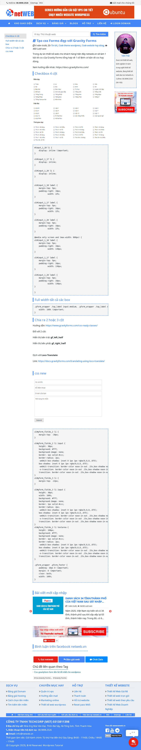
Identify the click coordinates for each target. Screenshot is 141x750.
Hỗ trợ (86, 23)
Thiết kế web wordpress (53, 704)
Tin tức (54, 45)
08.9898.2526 (45, 729)
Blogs (74, 23)
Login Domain (121, 23)
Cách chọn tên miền (18, 700)
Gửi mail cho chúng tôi (123, 2)
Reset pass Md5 (82, 704)
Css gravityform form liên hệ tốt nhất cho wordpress (57, 672)
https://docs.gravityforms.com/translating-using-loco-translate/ (71, 361)
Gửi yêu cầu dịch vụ (69, 715)
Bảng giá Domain (17, 691)
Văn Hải (126, 55)
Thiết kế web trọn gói (118, 695)
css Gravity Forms (43, 678)
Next (110, 611)
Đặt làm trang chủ (25, 715)
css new (9, 51)
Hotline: (18, 3)
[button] (45, 659)
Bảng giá (58, 23)
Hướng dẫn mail (49, 695)
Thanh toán (80, 695)
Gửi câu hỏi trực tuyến (47, 715)
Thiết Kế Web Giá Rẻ (117, 691)
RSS (41, 3)
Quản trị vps (47, 691)
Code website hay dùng (93, 45)
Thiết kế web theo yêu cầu (120, 700)
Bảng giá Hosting (17, 695)
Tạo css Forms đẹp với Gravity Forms (66, 40)
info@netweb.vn (24, 733)
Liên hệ (128, 715)
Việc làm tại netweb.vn (92, 715)
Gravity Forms (60, 678)
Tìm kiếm (100, 34)
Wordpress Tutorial (53, 745)
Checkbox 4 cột (12, 36)
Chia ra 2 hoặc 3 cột (15, 47)
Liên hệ (101, 23)
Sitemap (34, 3)
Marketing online (50, 700)
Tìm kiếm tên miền (17, 704)
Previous (30, 611)
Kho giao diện (23, 23)
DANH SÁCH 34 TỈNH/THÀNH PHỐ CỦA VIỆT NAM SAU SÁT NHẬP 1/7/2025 (85, 600)
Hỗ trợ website (81, 700)
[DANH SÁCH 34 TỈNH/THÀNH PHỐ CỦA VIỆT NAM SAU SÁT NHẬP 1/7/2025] (48, 609)
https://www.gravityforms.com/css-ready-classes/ (71, 325)
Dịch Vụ (41, 23)
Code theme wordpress (70, 45)
